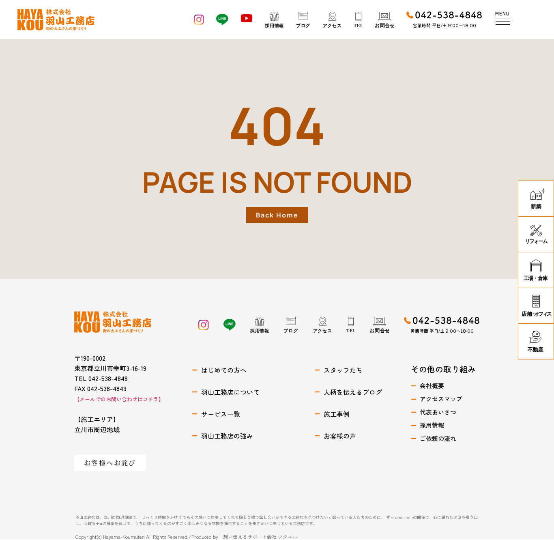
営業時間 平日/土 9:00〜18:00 (444, 25)
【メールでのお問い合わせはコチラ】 (119, 399)
